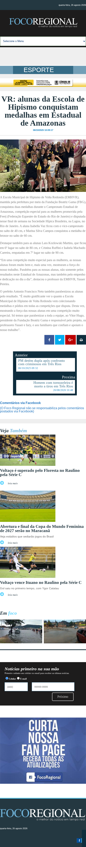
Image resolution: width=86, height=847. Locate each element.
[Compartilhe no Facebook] (49, 340)
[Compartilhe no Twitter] (59, 340)
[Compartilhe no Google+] (70, 340)
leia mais (13, 483)
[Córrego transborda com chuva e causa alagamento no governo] (65, 642)
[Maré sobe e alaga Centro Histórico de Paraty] (21, 642)
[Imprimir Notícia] (81, 340)
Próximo (62, 696)
